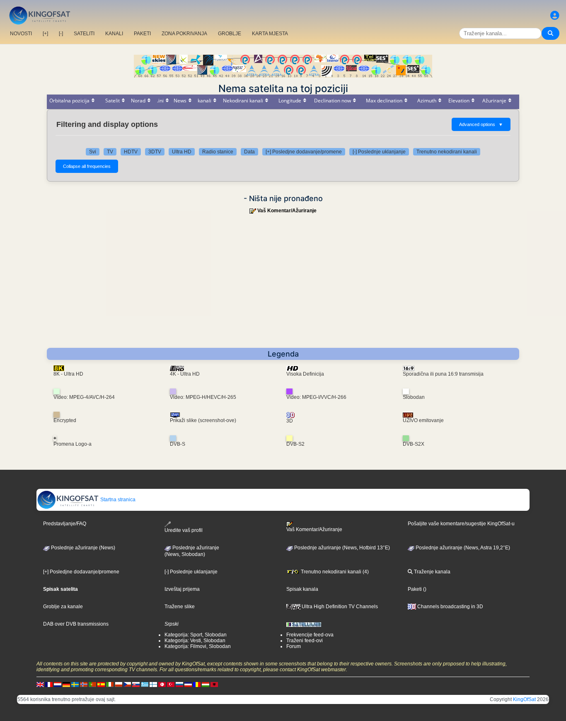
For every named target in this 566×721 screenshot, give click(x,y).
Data (249, 152)
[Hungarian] (205, 684)
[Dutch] (57, 684)
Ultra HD (181, 152)
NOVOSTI (21, 33)
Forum (293, 646)
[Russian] (179, 684)
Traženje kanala (431, 572)
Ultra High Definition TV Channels (339, 606)
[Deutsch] (66, 684)
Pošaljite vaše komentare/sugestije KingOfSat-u (461, 524)
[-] (61, 33)
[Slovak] (136, 684)
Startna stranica (117, 500)
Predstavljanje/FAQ (64, 524)
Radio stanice (217, 152)
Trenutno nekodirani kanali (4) (334, 572)
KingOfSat (524, 699)
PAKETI (142, 33)
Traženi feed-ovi (304, 640)
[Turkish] (170, 684)
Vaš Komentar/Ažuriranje (287, 211)
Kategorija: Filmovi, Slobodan (197, 646)
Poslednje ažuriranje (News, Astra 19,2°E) (462, 548)
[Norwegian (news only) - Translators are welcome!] (83, 684)
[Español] (101, 684)
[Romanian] (197, 684)
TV (110, 152)
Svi (92, 152)
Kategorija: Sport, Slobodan (195, 635)
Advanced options (481, 124)
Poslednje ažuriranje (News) (82, 548)
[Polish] (118, 684)
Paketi (415, 589)
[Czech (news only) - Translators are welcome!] (127, 684)
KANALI (114, 33)
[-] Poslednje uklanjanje (379, 152)
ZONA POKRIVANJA (184, 33)
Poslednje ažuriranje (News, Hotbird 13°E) (341, 548)
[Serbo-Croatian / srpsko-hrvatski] (188, 684)
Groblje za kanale (63, 606)
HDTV (131, 152)
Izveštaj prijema (182, 589)
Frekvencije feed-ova (310, 635)
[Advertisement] (283, 286)
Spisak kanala (302, 589)
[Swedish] (75, 684)
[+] (45, 33)
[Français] (49, 684)
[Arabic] (162, 684)
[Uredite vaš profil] (554, 15)
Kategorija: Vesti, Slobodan (194, 640)
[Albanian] (214, 684)
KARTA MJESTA (270, 33)
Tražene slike (179, 606)
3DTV (154, 152)
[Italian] (110, 684)
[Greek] (144, 684)
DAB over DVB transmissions (76, 624)
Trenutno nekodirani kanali (446, 152)
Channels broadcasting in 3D (449, 606)
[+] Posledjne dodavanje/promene (304, 152)
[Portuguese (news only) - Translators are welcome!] (92, 684)
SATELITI (84, 33)
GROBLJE (229, 33)
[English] (40, 684)
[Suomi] (153, 684)
